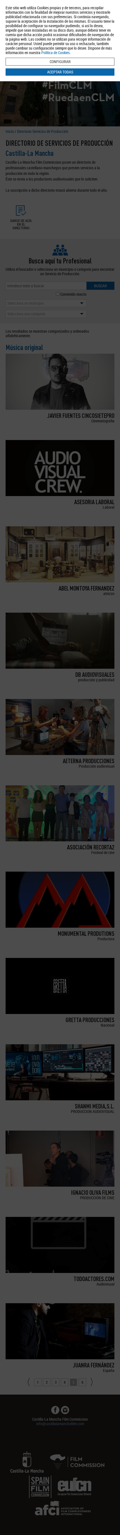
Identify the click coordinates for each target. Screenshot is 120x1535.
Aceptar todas (60, 72)
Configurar (60, 61)
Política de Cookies (55, 52)
